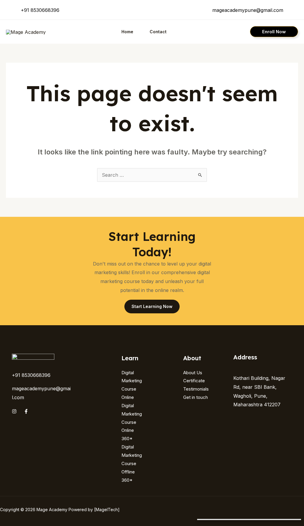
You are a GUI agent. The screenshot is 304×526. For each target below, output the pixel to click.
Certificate (194, 380)
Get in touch (195, 397)
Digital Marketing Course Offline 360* (131, 463)
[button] (274, 31)
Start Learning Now (152, 306)
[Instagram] (14, 411)
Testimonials (196, 389)
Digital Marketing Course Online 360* (131, 422)
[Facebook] (26, 411)
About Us (192, 372)
